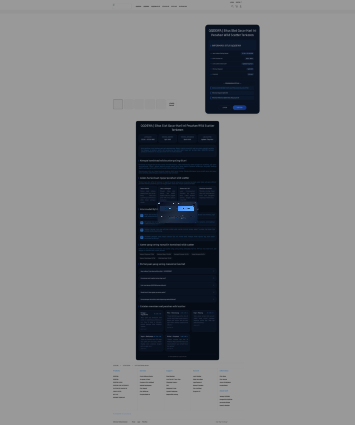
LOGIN (168, 209)
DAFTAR (186, 209)
